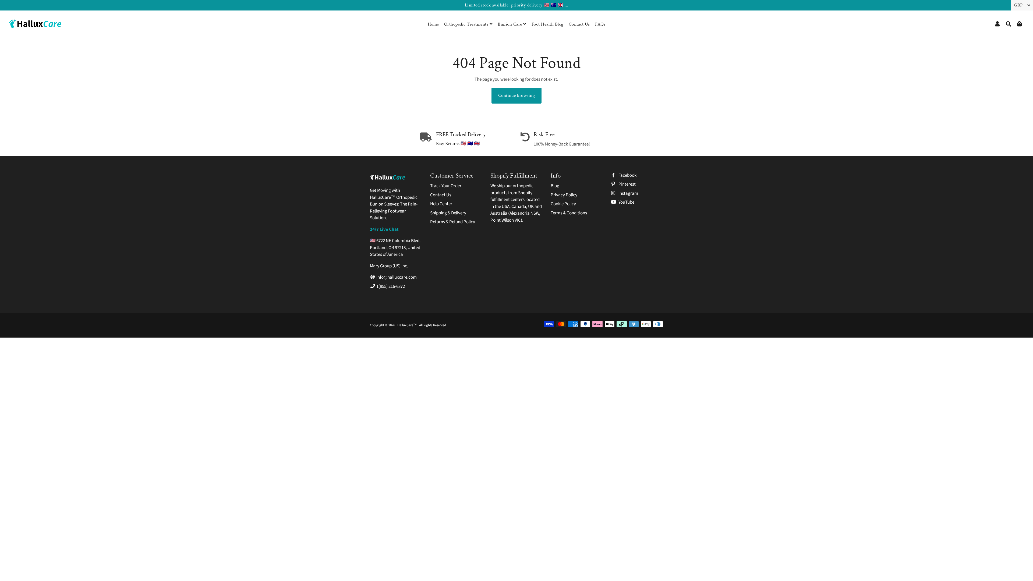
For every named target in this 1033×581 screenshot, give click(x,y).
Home (433, 24)
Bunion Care (510, 24)
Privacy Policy (564, 195)
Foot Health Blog (548, 24)
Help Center (441, 204)
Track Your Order (445, 186)
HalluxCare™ (407, 325)
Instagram (628, 193)
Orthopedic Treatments (467, 24)
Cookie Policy (563, 204)
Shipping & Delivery (448, 213)
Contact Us (579, 24)
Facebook (627, 175)
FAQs (600, 24)
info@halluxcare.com (396, 277)
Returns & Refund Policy (452, 222)
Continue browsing (516, 95)
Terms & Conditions (569, 213)
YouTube (626, 202)
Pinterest (627, 184)
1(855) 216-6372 (390, 286)
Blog (555, 186)
